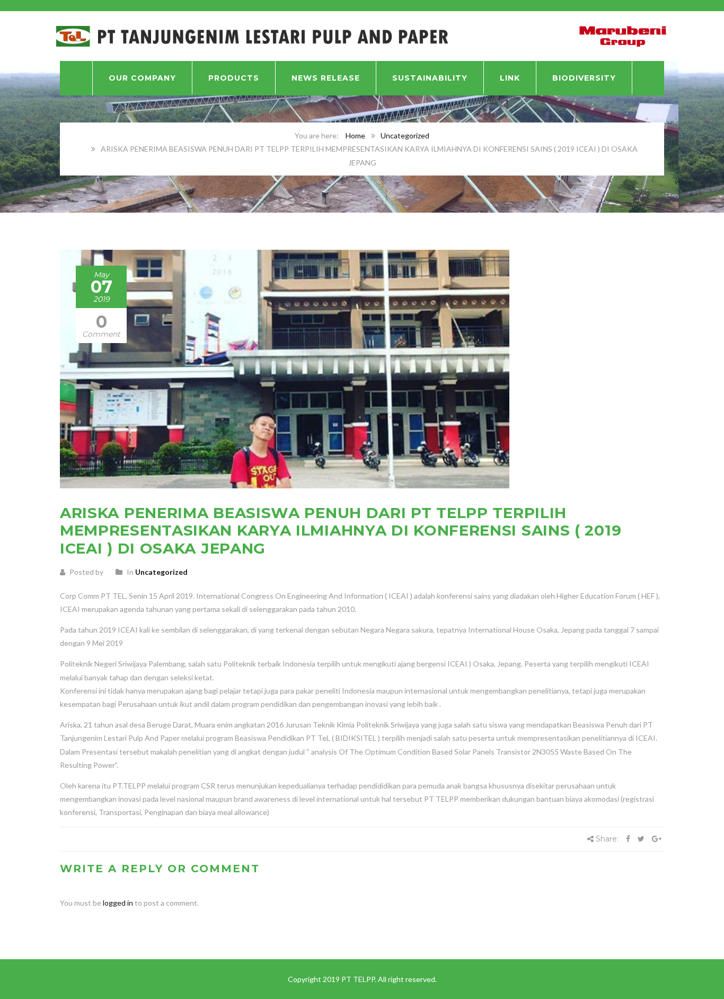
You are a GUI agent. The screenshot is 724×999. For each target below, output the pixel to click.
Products (233, 78)
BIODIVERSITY (584, 78)
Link (510, 78)
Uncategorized (405, 135)
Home (355, 135)
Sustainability (429, 78)
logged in (118, 902)
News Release (326, 78)
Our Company (142, 78)
